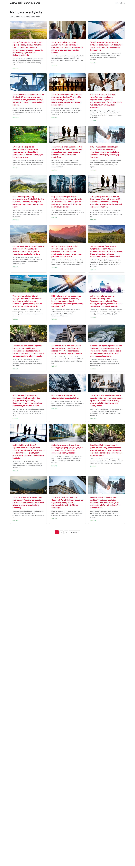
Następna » (75, 532)
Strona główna (120, 3)
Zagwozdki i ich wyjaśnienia (25, 3)
